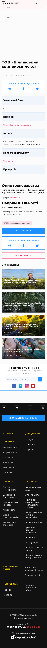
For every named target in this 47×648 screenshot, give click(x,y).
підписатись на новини (23, 418)
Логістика (8, 472)
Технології (8, 462)
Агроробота (9, 510)
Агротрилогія (32, 495)
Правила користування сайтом (31, 587)
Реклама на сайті (33, 575)
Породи (29, 449)
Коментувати (23, 231)
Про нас (7, 590)
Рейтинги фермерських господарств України (32, 504)
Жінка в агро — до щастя (34, 548)
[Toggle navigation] (43, 3)
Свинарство (9, 161)
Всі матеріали (23, 255)
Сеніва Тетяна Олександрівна (17, 125)
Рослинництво (10, 447)
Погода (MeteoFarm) (9, 488)
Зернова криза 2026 (33, 488)
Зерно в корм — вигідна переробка (33, 515)
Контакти (8, 595)
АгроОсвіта (31, 537)
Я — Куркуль (31, 542)
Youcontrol (15, 198)
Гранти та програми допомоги (30, 530)
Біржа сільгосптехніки (11, 516)
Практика (8, 457)
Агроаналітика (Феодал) (10, 503)
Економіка (8, 467)
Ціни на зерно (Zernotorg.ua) (10, 496)
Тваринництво (10, 452)
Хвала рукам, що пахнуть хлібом (33, 556)
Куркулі (29, 439)
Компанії (30, 444)
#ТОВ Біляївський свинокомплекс (17, 223)
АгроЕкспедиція (34, 522)
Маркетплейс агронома (10, 523)
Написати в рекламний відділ (33, 568)
